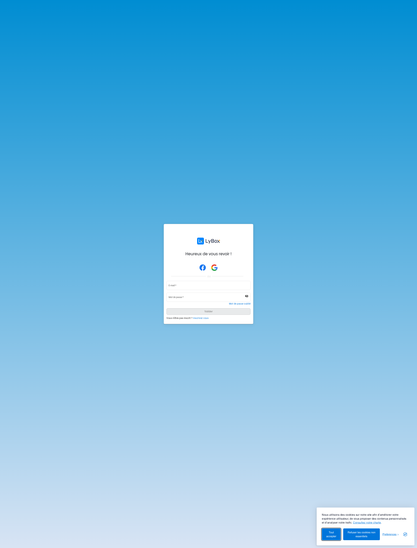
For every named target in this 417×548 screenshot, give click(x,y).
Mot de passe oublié (240, 303)
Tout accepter (331, 534)
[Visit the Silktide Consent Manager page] (405, 534)
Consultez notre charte (367, 522)
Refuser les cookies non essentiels (361, 534)
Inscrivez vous (200, 318)
